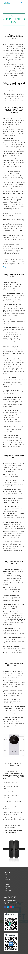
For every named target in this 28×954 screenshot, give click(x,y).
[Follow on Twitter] (8, 907)
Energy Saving (9, 892)
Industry (7, 879)
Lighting (7, 886)
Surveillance (8, 890)
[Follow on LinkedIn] (13, 907)
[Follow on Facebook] (5, 907)
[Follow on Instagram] (11, 907)
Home (6, 874)
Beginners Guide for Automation (14, 267)
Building (7, 876)
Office (6, 877)
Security (7, 888)
